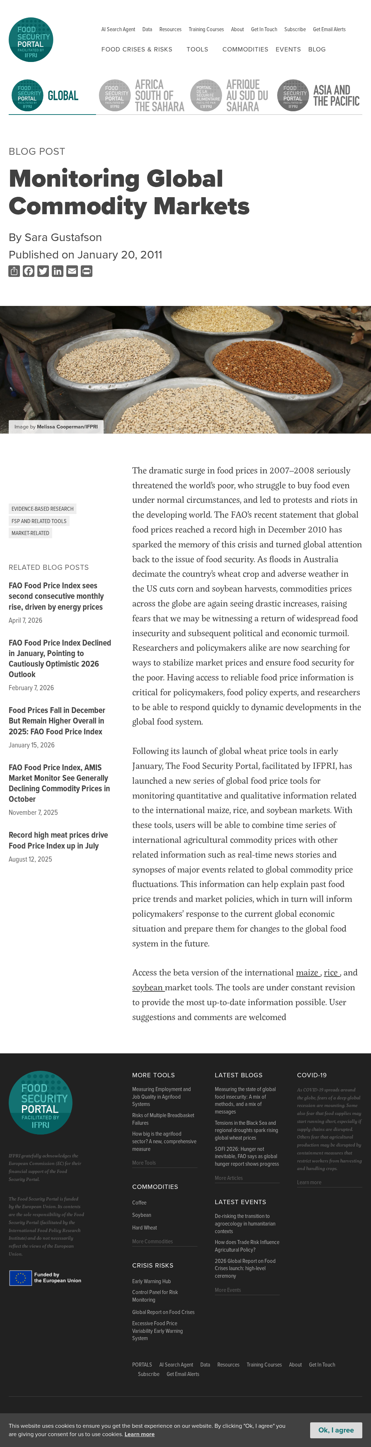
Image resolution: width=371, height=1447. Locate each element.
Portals (142, 1365)
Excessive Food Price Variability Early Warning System (157, 1331)
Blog (317, 49)
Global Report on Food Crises (163, 1312)
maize (308, 972)
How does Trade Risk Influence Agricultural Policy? (247, 1246)
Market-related (30, 533)
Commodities (245, 49)
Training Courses (206, 29)
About (237, 29)
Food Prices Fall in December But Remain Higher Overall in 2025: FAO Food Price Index (57, 721)
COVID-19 (312, 1075)
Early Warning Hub (151, 1281)
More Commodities (152, 1241)
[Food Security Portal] (31, 38)
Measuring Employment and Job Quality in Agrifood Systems (161, 1097)
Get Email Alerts (329, 29)
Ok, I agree (336, 1430)
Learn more (140, 1434)
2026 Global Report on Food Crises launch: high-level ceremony (245, 1269)
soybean (148, 986)
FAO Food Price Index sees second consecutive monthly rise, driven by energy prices (56, 597)
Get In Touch (264, 29)
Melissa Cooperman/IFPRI (67, 427)
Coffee (139, 1203)
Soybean (141, 1215)
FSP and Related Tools (39, 521)
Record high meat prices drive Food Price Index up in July (58, 840)
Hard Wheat (144, 1228)
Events (288, 49)
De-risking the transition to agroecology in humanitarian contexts (245, 1224)
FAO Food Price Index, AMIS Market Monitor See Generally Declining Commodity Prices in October (59, 784)
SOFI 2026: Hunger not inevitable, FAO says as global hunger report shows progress (247, 1157)
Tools (197, 49)
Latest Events (240, 1202)
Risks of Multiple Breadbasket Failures (163, 1119)
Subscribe (295, 29)
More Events (228, 1290)
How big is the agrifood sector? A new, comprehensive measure (164, 1142)
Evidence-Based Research (43, 509)
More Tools (153, 1075)
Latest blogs (239, 1075)
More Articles (229, 1178)
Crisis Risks (153, 1265)
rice (332, 972)
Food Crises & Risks (136, 49)
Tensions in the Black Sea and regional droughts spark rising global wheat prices (246, 1131)
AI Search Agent (118, 29)
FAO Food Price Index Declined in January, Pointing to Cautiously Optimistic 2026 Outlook (60, 659)
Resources (170, 29)
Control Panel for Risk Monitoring (155, 1296)
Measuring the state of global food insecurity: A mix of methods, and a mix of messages (245, 1101)
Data (147, 29)
